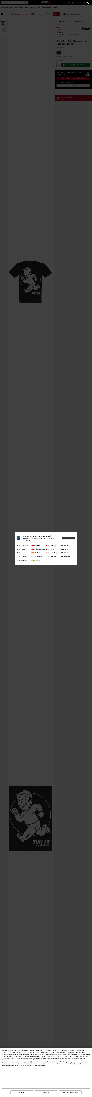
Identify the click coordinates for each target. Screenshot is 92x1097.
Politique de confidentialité (38, 1065)
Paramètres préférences (70, 1092)
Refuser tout (46, 1092)
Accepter (22, 1092)
